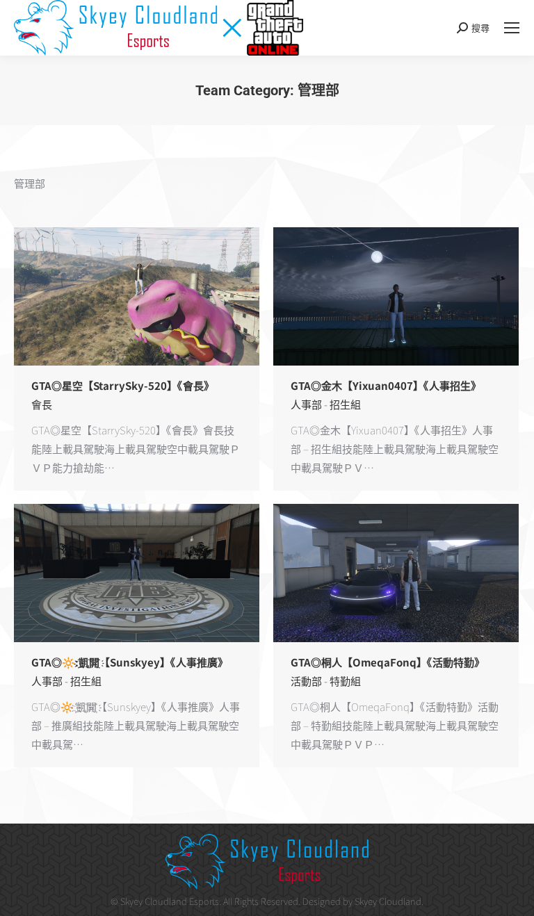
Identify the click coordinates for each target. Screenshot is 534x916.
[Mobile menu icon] (511, 27)
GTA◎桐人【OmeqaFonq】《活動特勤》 (388, 662)
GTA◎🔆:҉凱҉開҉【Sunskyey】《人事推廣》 (129, 662)
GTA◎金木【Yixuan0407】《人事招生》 (386, 385)
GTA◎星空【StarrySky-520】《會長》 (122, 385)
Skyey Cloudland (388, 901)
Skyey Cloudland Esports (169, 901)
